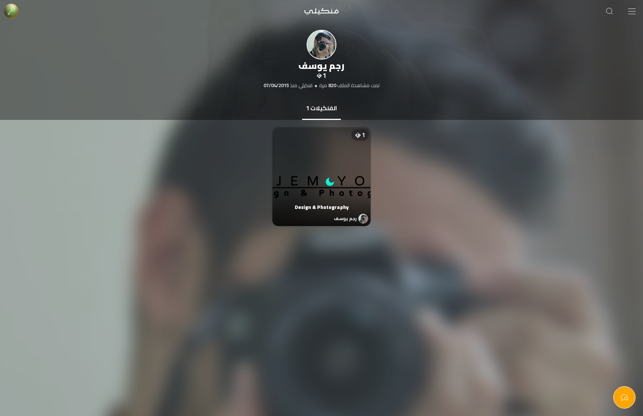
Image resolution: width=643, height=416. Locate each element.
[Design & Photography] (321, 169)
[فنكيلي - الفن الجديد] (321, 11)
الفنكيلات (321, 108)
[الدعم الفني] (624, 397)
